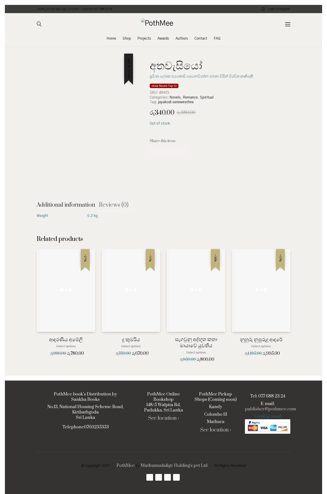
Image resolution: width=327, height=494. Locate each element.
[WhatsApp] (164, 150)
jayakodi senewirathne (176, 102)
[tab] (68, 205)
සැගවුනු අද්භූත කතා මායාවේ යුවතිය (196, 342)
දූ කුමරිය (131, 340)
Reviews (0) (114, 205)
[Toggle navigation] (287, 24)
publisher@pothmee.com (270, 409)
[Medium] (176, 477)
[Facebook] (153, 150)
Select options (66, 346)
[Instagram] (167, 477)
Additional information (66, 205)
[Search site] (39, 25)
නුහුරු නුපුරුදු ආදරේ (261, 340)
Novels (175, 97)
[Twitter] (174, 150)
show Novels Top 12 (164, 86)
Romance (190, 97)
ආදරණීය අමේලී (66, 340)
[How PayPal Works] (267, 426)
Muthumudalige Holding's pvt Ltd (174, 465)
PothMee (126, 465)
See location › (163, 418)
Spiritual (207, 97)
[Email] (184, 150)
